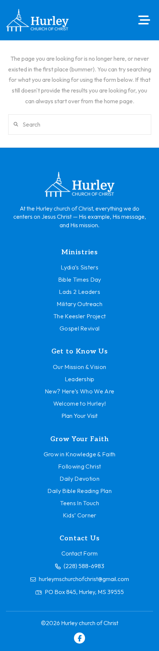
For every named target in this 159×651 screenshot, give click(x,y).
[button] (144, 20)
